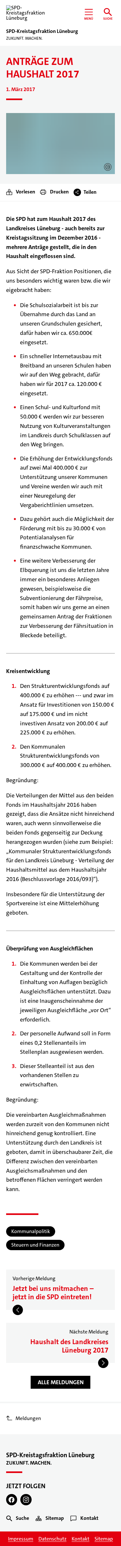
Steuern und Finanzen (35, 1244)
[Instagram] (26, 1499)
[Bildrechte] (108, 167)
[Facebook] (11, 1499)
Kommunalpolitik (30, 1231)
